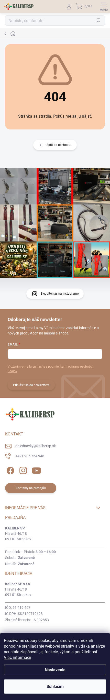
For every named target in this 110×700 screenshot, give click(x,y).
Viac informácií (17, 657)
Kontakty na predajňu (31, 488)
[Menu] (103, 6)
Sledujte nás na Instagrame (60, 293)
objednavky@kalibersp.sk (35, 446)
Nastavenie (55, 669)
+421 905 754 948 (29, 456)
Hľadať (98, 20)
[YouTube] (36, 469)
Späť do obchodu (58, 145)
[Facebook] (9, 469)
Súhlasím (55, 686)
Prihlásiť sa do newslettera (31, 385)
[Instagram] (22, 469)
